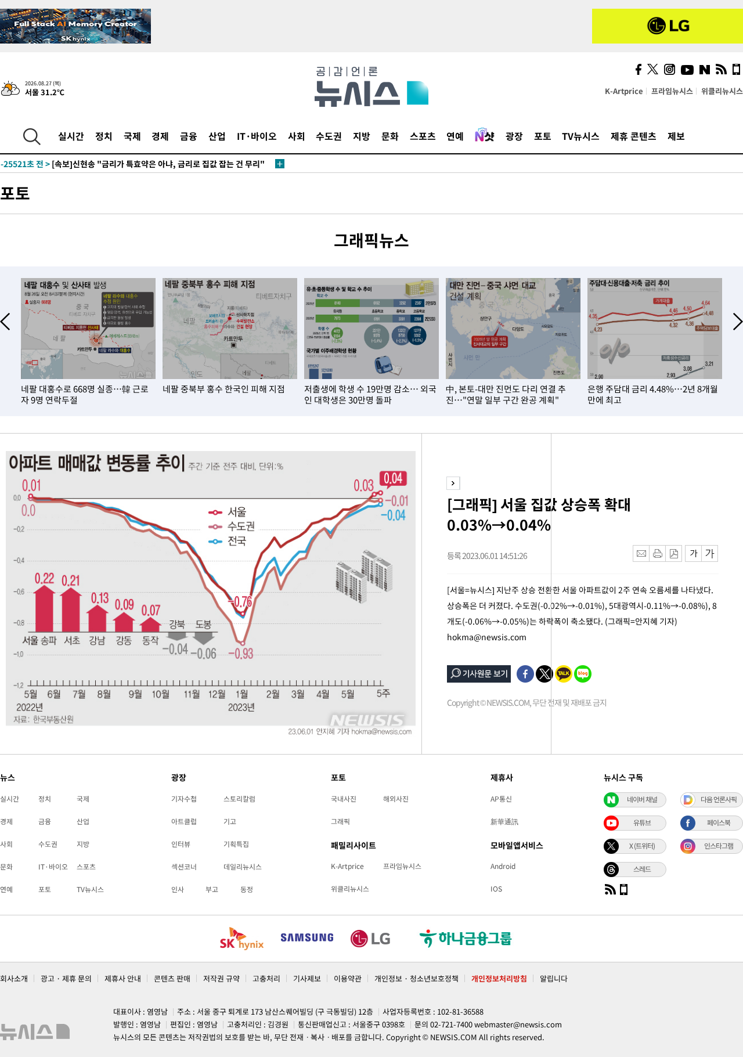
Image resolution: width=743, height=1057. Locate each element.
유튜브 (642, 822)
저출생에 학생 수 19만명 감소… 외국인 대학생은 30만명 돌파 (370, 394)
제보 (676, 136)
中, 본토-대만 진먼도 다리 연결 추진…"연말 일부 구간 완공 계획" (506, 394)
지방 (361, 136)
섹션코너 (184, 866)
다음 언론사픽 (719, 799)
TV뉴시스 (581, 136)
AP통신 (501, 798)
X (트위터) (642, 845)
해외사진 (396, 798)
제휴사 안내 (122, 978)
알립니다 (554, 978)
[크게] (710, 553)
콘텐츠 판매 (172, 978)
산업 (217, 136)
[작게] (693, 553)
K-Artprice (624, 90)
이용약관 (348, 978)
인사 (177, 889)
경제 (160, 136)
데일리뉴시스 (242, 866)
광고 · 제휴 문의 (66, 978)
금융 (188, 136)
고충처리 (266, 978)
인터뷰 (180, 844)
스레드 (642, 869)
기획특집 (236, 844)
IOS (496, 888)
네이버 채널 (642, 799)
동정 (246, 889)
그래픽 (340, 821)
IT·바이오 (257, 136)
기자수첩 (184, 798)
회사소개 (14, 978)
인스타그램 (718, 845)
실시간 (71, 136)
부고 (211, 889)
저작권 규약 (221, 978)
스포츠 (423, 136)
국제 (132, 136)
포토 (542, 136)
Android (502, 866)
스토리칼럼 (239, 798)
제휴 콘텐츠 (634, 136)
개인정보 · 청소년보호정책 (416, 978)
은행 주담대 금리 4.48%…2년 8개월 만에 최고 (652, 394)
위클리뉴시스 (722, 90)
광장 (514, 136)
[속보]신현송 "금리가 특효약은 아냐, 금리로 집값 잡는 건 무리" (133, 163)
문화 (390, 136)
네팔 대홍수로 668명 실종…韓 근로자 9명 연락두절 (85, 394)
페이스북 (718, 822)
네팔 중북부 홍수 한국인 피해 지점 (224, 389)
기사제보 (307, 978)
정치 (104, 136)
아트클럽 (184, 821)
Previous (5, 321)
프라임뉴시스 (672, 90)
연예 (455, 136)
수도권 (329, 136)
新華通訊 (504, 821)
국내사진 (343, 798)
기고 (229, 821)
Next (738, 321)
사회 (296, 136)
